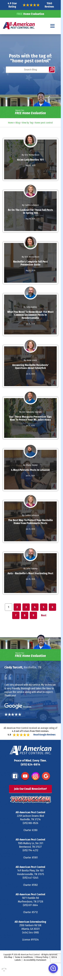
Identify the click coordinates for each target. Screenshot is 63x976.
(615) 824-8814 (30, 764)
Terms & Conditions (24, 957)
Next (43, 615)
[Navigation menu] (52, 25)
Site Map (8, 957)
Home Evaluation (30, 14)
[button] (53, 968)
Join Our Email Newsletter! (30, 789)
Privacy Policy (41, 957)
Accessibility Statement (35, 960)
